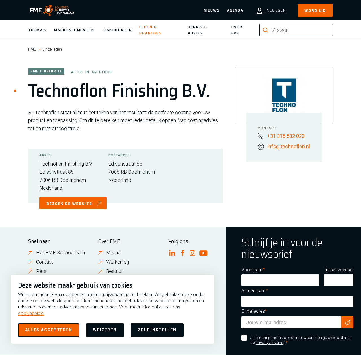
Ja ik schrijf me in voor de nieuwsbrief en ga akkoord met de (300, 340)
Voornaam (252, 269)
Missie (113, 252)
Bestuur (114, 271)
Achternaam (253, 290)
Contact (44, 262)
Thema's (37, 30)
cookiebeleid (31, 313)
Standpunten (117, 30)
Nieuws (212, 10)
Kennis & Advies (198, 30)
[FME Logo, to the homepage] (52, 10)
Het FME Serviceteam (60, 252)
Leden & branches (150, 30)
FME (32, 49)
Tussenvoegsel (338, 269)
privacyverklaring (271, 342)
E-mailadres (253, 311)
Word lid (315, 10)
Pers (41, 271)
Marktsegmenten (74, 30)
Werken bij (117, 262)
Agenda (235, 10)
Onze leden (52, 49)
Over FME (237, 30)
